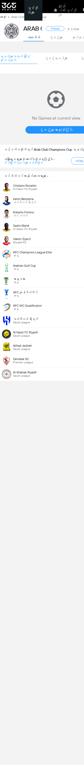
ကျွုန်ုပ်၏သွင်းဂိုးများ (67, 10)
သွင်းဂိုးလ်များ (32, 10)
